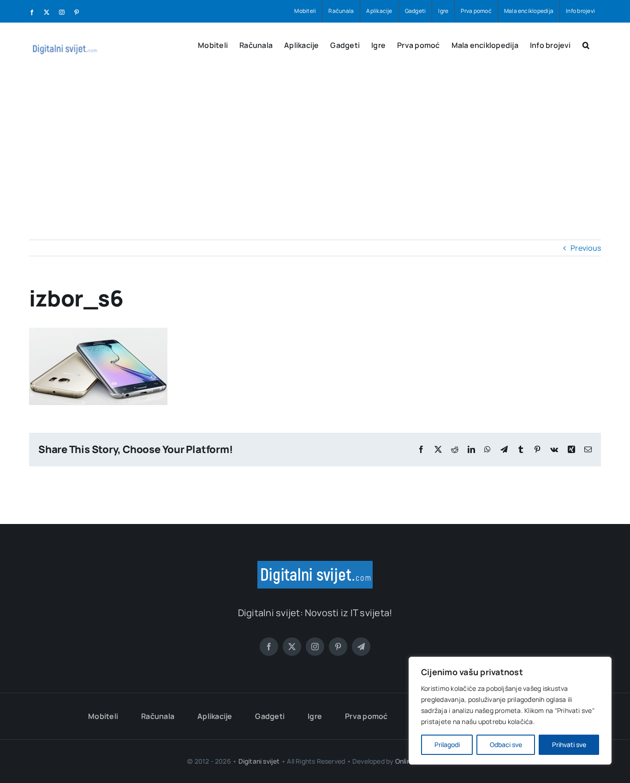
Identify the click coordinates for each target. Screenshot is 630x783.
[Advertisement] (315, 142)
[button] (585, 44)
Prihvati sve (569, 744)
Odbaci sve (506, 744)
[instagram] (315, 646)
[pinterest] (338, 646)
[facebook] (269, 646)
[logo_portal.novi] (315, 564)
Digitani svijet (259, 761)
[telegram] (361, 646)
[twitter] (292, 646)
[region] (510, 711)
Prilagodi (447, 744)
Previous (586, 248)
